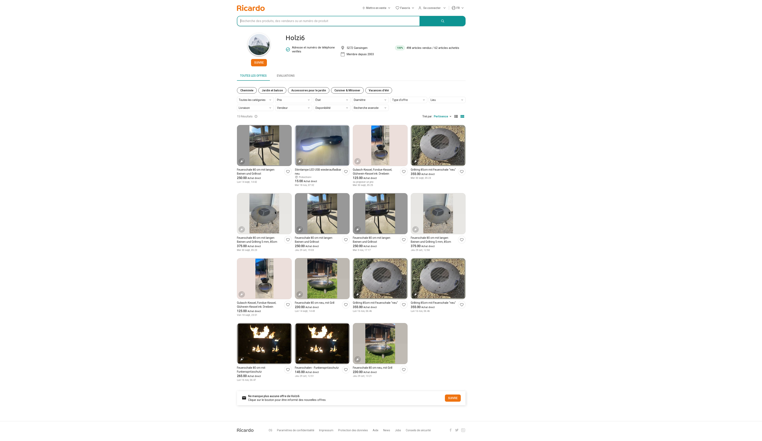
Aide (375, 430)
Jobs (398, 430)
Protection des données (353, 430)
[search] (443, 21)
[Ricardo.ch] (251, 8)
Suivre (259, 62)
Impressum (326, 430)
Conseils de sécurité (418, 430)
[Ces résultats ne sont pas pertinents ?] (256, 116)
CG (270, 430)
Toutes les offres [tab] (253, 75)
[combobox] (328, 21)
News (386, 430)
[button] (377, 8)
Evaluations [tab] (286, 75)
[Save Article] (288, 171)
